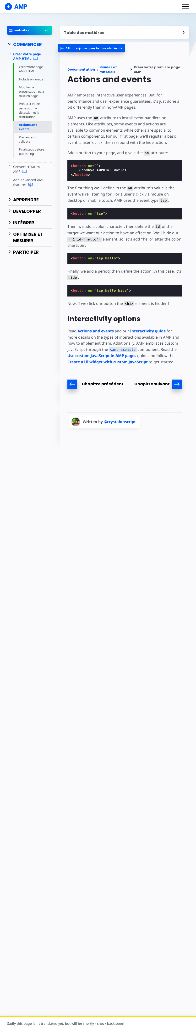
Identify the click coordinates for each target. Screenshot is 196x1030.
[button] (185, 6)
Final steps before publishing (31, 151)
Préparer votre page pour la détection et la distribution (29, 110)
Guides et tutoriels (108, 69)
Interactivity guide (148, 331)
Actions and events (28, 127)
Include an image (31, 79)
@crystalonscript (120, 421)
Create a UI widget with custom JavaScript (107, 361)
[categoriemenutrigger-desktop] (91, 48)
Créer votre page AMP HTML (31, 69)
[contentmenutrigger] (124, 33)
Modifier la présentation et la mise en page (31, 91)
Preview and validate (27, 139)
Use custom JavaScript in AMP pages (101, 355)
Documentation (81, 69)
